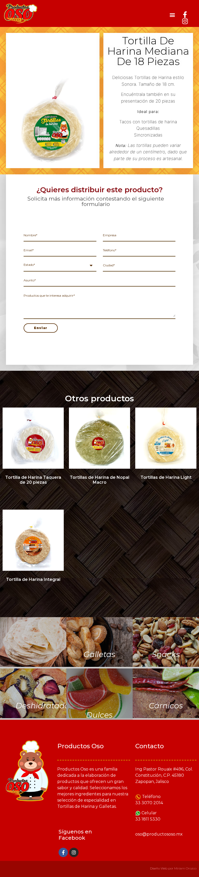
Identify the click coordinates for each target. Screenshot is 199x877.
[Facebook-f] (185, 14)
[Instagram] (185, 21)
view (33, 642)
